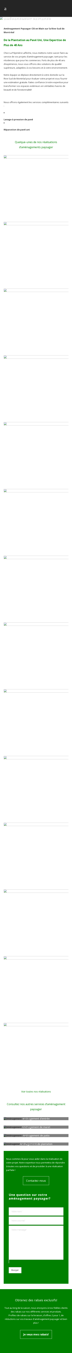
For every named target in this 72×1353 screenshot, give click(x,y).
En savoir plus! (36, 1118)
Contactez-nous (36, 1181)
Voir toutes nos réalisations (36, 1091)
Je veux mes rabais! (36, 1334)
